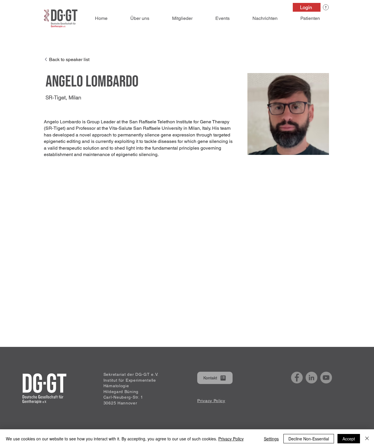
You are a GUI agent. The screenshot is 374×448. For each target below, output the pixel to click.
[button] (326, 7)
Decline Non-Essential (308, 439)
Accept (348, 439)
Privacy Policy (231, 439)
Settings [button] (271, 439)
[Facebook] (297, 377)
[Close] (366, 438)
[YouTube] (326, 377)
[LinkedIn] (311, 377)
